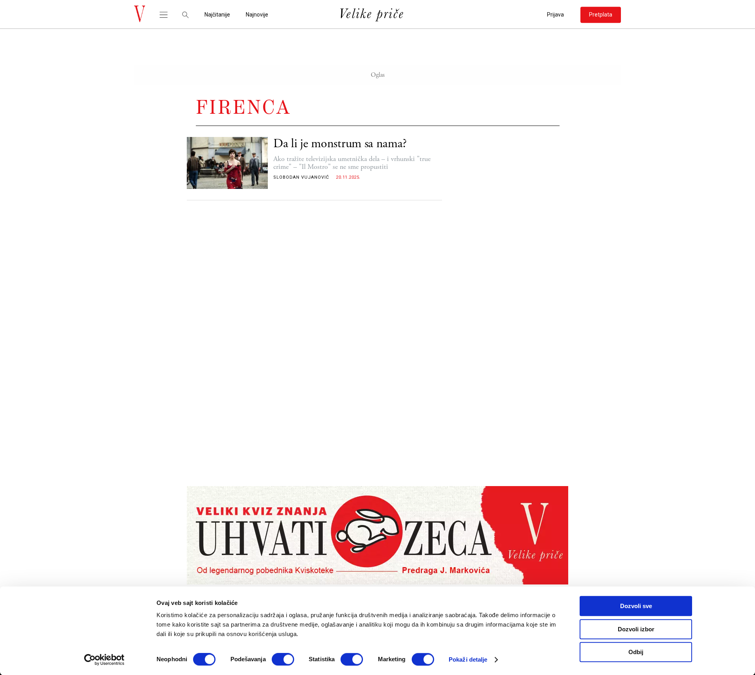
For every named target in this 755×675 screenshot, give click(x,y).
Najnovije (257, 15)
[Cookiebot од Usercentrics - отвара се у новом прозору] (104, 660)
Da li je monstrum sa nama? (339, 144)
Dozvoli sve (636, 606)
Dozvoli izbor (636, 629)
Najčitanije (217, 15)
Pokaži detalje (468, 659)
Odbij (635, 652)
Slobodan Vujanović (301, 177)
